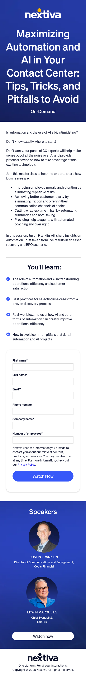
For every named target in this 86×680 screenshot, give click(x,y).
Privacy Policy (26, 464)
